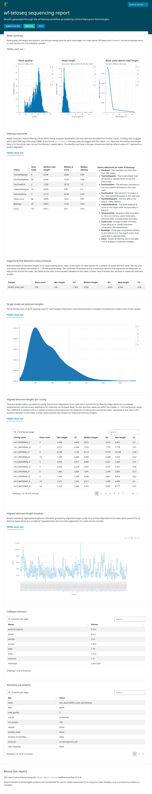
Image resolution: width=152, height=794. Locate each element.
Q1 (74, 282)
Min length (59, 282)
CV (139, 282)
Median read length (49, 168)
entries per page (26, 432)
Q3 (109, 282)
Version (94, 624)
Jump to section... (137, 4)
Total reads (33, 168)
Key (9, 698)
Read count (40, 282)
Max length (123, 282)
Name (11, 624)
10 (133, 493)
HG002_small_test (15, 49)
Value (62, 698)
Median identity (84, 168)
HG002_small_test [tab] (15, 153)
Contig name (20, 437)
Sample (11, 282)
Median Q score (68, 168)
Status (17, 169)
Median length (91, 282)
